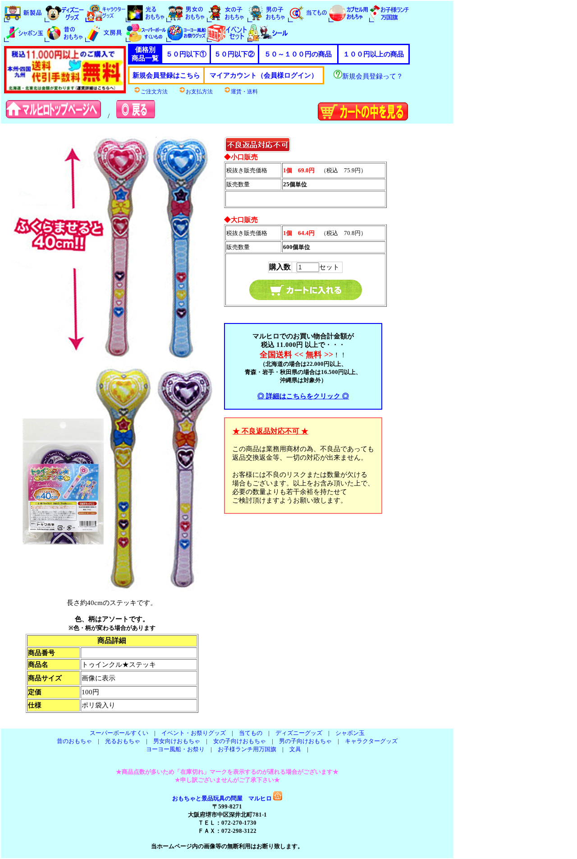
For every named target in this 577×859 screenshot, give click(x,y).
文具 (295, 749)
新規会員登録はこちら (166, 75)
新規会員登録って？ (372, 76)
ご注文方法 (154, 91)
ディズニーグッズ (298, 733)
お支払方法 (199, 91)
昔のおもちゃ (74, 741)
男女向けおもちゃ (176, 741)
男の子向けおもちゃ (305, 741)
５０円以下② (234, 54)
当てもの (250, 733)
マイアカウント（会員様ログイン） (264, 75)
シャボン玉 (350, 733)
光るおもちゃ (122, 741)
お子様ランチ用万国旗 (247, 749)
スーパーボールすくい (119, 733)
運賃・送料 (244, 91)
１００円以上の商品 (373, 54)
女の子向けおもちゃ (239, 741)
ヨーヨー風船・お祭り (175, 749)
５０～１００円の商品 (298, 54)
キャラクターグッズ (371, 741)
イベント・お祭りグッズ (193, 733)
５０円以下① (186, 54)
